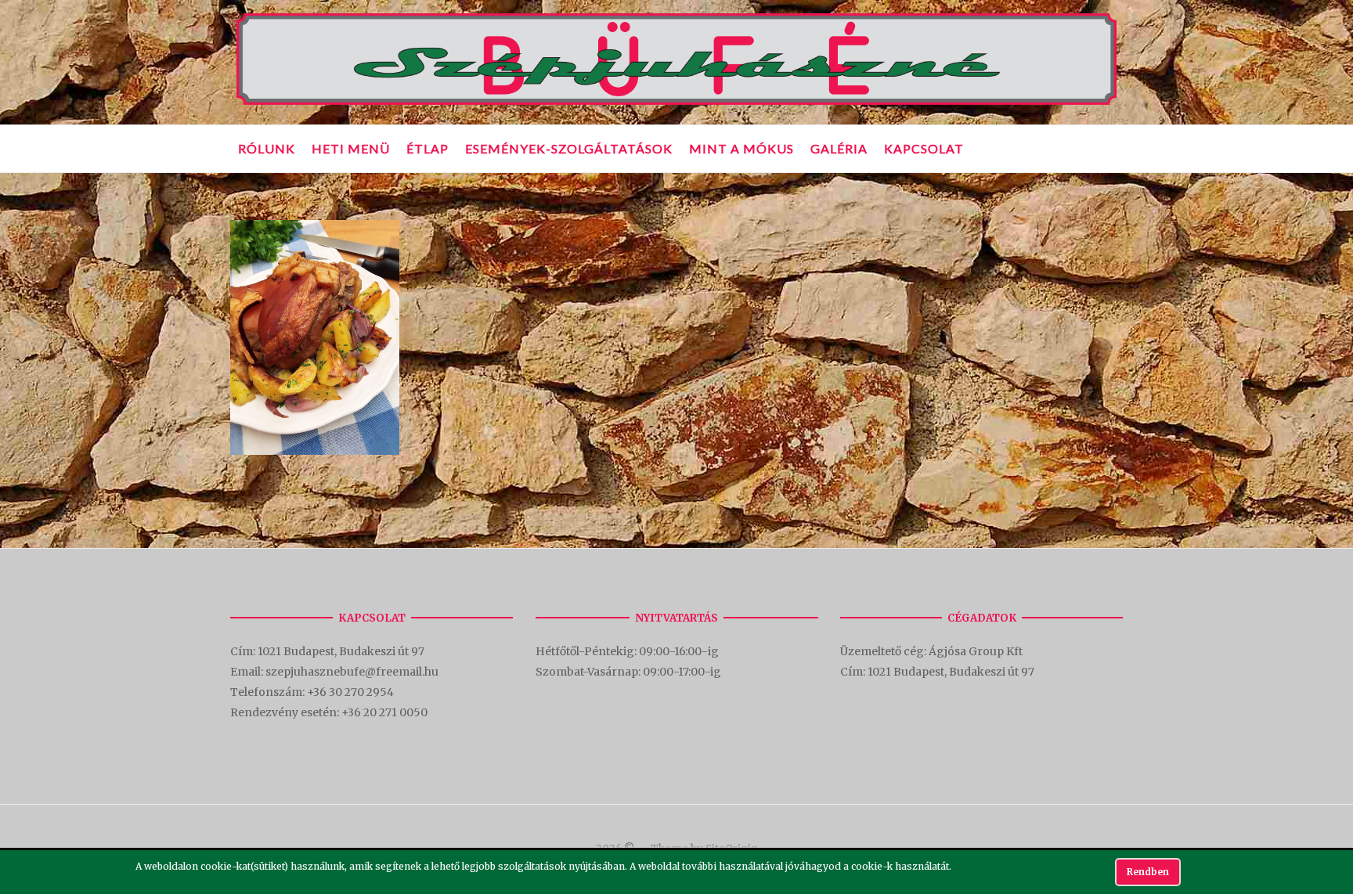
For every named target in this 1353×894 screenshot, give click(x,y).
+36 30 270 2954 (350, 692)
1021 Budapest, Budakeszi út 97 (342, 651)
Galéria (839, 148)
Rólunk (266, 148)
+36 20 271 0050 (384, 712)
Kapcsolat (924, 148)
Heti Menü (351, 148)
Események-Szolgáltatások (569, 148)
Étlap (427, 148)
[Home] (676, 105)
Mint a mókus (741, 148)
